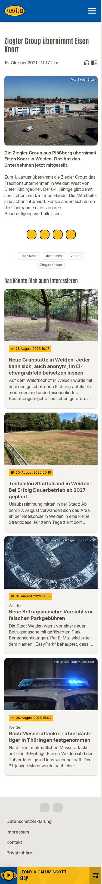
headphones (87, 62)
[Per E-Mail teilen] (70, 234)
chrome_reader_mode (94, 62)
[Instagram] (57, 807)
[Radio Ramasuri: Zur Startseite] (44, 10)
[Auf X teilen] (44, 234)
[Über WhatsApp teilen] (57, 234)
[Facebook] (44, 807)
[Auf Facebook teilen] (31, 234)
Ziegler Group (51, 265)
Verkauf (76, 256)
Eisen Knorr (29, 256)
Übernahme (54, 256)
